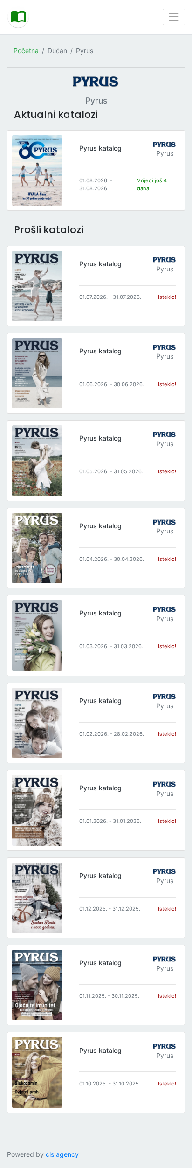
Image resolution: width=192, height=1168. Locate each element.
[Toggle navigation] (174, 17)
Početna (26, 51)
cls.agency (62, 1154)
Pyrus (164, 153)
